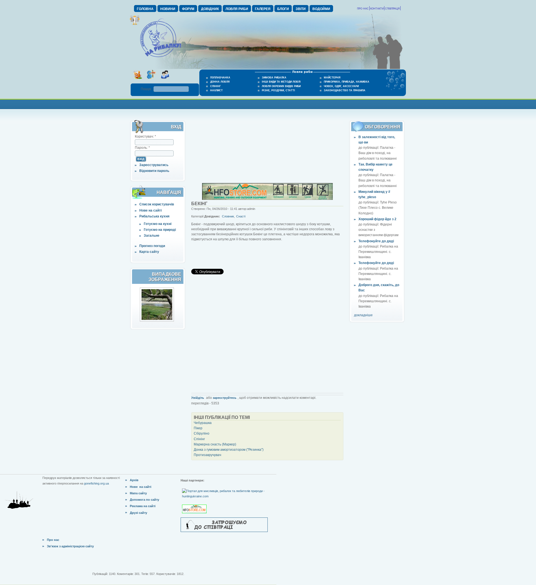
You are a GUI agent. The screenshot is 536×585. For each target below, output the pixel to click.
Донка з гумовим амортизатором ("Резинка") (229, 450)
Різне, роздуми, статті (278, 90)
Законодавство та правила (344, 90)
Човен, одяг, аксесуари (341, 86)
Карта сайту (149, 252)
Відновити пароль (154, 171)
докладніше (363, 315)
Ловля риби (237, 9)
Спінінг (215, 86)
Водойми (321, 9)
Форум (188, 9)
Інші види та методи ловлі (281, 81)
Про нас (363, 8)
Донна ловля (219, 81)
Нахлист (216, 90)
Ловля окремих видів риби (281, 86)
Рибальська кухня (154, 216)
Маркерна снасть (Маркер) (215, 444)
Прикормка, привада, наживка (346, 81)
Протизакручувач (207, 455)
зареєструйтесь (224, 397)
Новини (167, 9)
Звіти (301, 9)
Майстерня (332, 77)
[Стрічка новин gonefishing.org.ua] (137, 81)
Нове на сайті (150, 210)
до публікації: (369, 148)
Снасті (240, 216)
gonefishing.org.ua (96, 483)
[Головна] (160, 57)
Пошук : (147, 89)
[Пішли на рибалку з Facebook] (165, 81)
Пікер (198, 428)
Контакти (377, 8)
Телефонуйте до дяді (376, 241)
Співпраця (392, 8)
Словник (228, 216)
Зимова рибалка (274, 77)
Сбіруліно (201, 433)
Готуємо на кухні (157, 224)
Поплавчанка (220, 77)
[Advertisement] (268, 104)
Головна (145, 9)
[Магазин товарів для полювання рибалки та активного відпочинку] (195, 504)
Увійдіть (197, 397)
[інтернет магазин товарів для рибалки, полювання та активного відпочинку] (267, 199)
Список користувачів (156, 204)
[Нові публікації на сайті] (135, 24)
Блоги (283, 9)
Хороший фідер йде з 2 (377, 219)
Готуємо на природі (160, 230)
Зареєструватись (153, 165)
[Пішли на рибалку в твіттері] (151, 81)
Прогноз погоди (152, 246)
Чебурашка (203, 423)
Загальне (151, 236)
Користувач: (145, 136)
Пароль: (142, 148)
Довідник (210, 9)
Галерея (263, 9)
